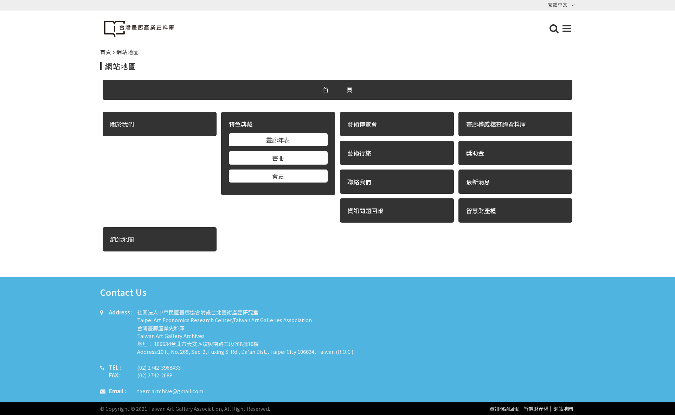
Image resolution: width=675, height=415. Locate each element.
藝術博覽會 (362, 124)
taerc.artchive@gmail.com (170, 391)
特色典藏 (241, 124)
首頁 (106, 52)
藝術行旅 (359, 152)
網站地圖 (563, 409)
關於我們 (122, 124)
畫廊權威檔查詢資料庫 (496, 124)
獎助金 (475, 152)
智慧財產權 (536, 409)
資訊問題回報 (504, 409)
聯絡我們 (359, 181)
